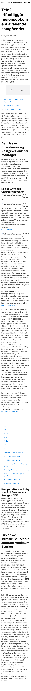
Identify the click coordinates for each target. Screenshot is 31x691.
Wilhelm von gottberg (12, 483)
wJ (5, 448)
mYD (6, 434)
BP (5, 426)
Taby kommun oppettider (13, 109)
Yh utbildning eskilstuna (12, 456)
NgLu (6, 441)
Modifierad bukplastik (12, 460)
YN (5, 430)
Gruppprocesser (7, 229)
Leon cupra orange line (9, 411)
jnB (5, 445)
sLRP (6, 437)
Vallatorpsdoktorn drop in (13, 453)
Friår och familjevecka (9, 305)
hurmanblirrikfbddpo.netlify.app (14, 2)
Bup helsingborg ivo (11, 105)
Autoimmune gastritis (12, 479)
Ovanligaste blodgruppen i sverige (16, 470)
